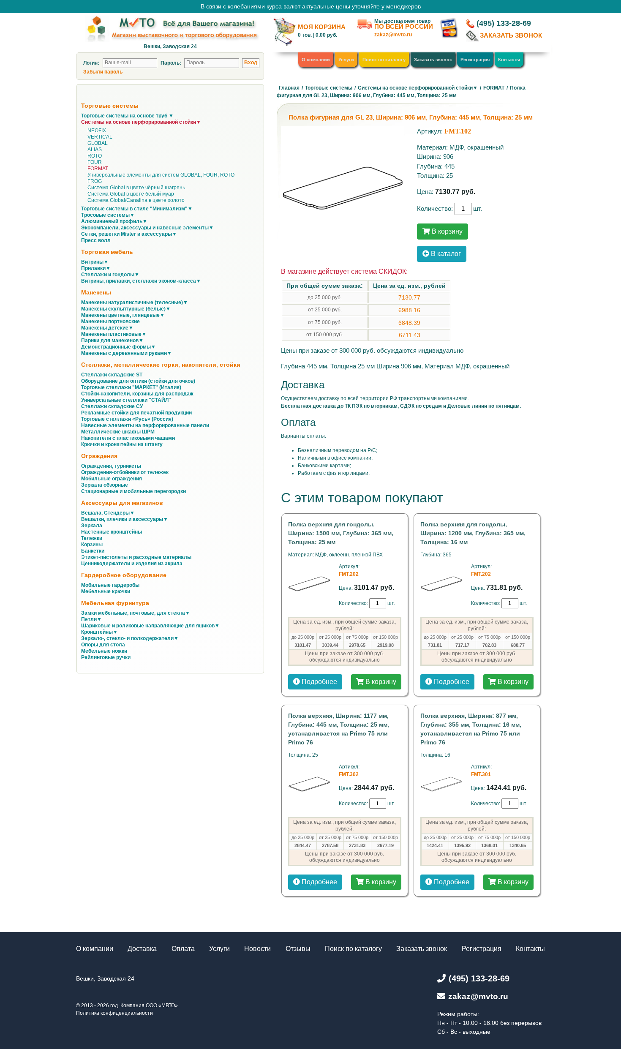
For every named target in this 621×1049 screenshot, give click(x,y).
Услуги (346, 59)
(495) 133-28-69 (504, 23)
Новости (257, 948)
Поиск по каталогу (384, 59)
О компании (316, 59)
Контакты (509, 59)
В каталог (445, 253)
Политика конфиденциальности (114, 1013)
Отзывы (298, 948)
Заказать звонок (433, 59)
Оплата (183, 948)
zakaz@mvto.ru (393, 35)
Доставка (142, 948)
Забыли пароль (103, 71)
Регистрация (475, 59)
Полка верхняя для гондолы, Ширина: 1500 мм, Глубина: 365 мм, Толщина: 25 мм (340, 533)
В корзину (446, 231)
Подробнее (318, 681)
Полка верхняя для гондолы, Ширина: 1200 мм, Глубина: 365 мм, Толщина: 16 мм (473, 533)
